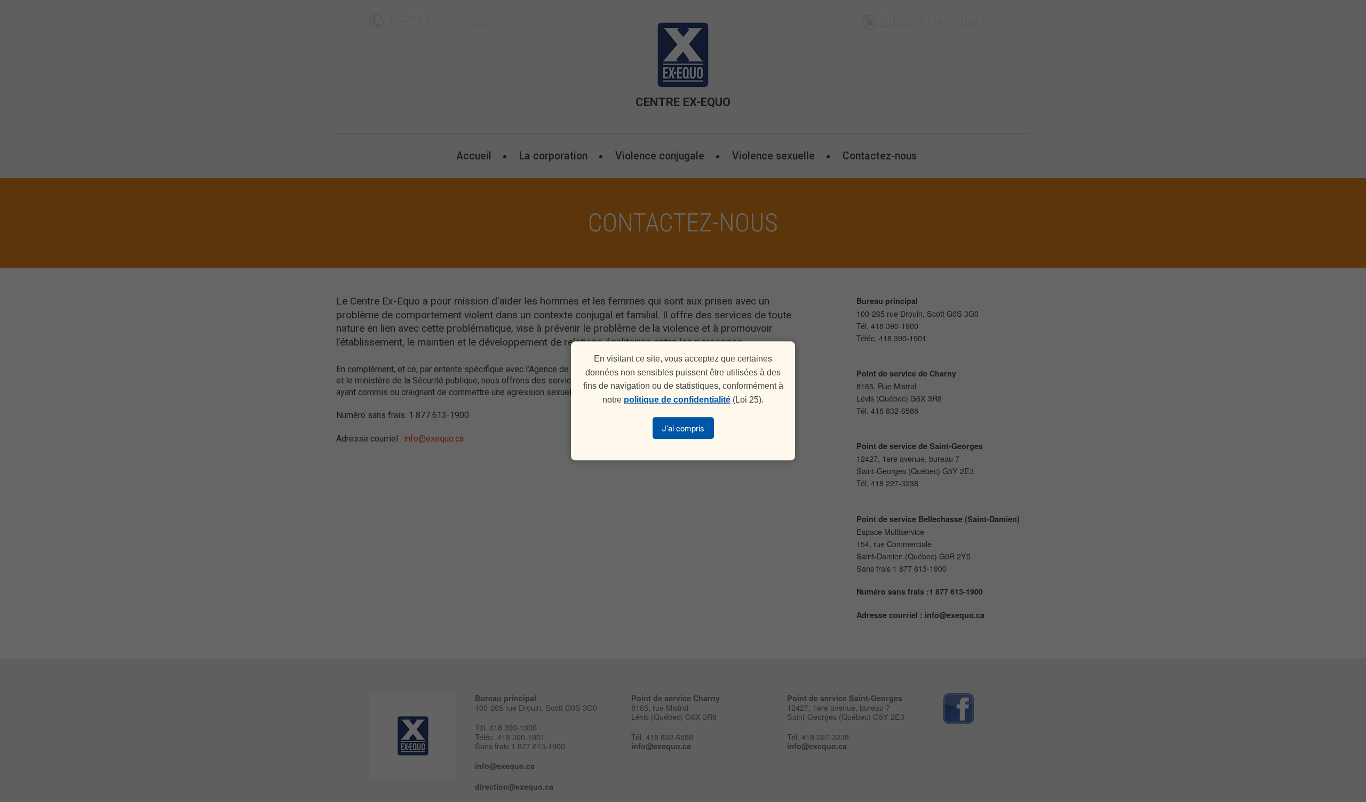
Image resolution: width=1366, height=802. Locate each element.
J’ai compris (683, 428)
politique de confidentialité (677, 399)
